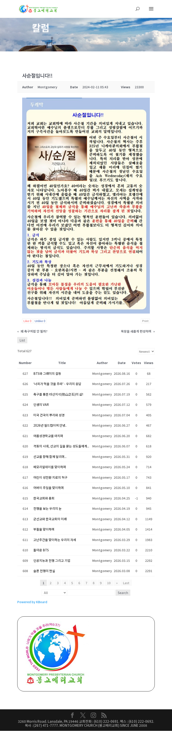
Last (126, 583)
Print (145, 321)
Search (123, 592)
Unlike (40, 321)
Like (27, 321)
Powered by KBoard (32, 602)
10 (109, 583)
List (22, 340)
